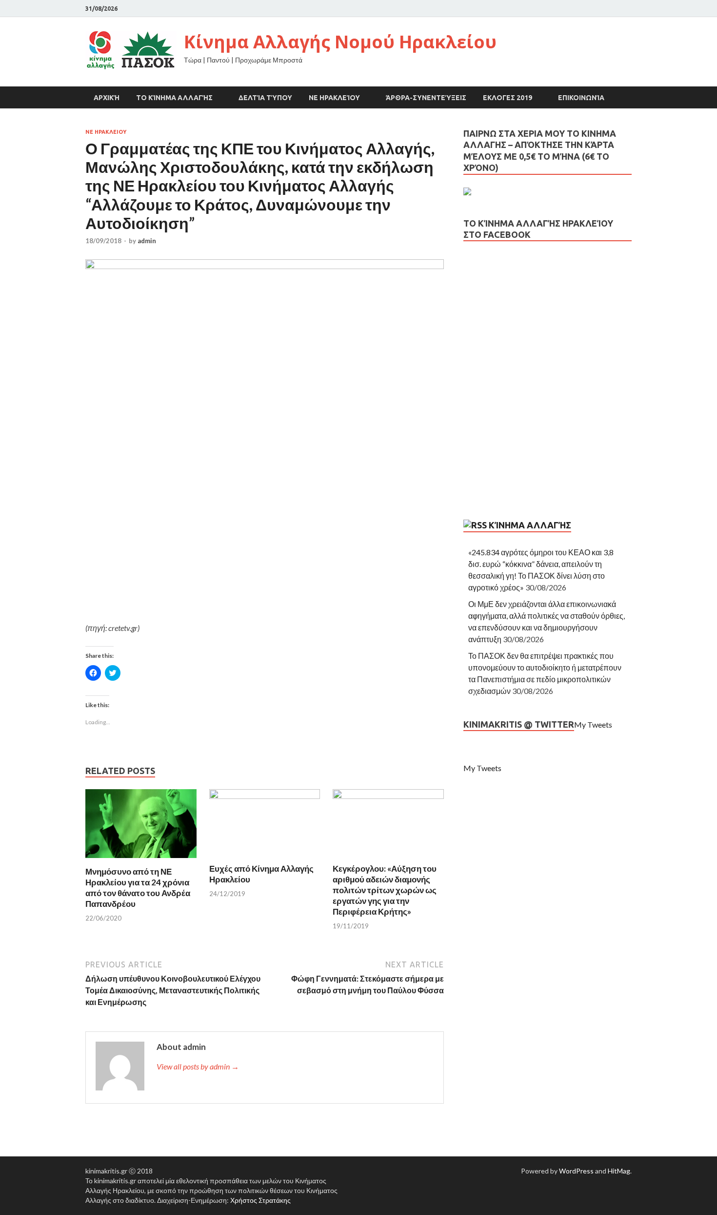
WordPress (576, 1171)
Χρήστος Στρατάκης (260, 1200)
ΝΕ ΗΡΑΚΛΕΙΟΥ (105, 132)
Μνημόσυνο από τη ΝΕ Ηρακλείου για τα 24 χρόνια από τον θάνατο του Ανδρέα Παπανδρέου (137, 887)
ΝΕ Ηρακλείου (334, 98)
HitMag (619, 1171)
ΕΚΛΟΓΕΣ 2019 (507, 98)
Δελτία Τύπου (265, 98)
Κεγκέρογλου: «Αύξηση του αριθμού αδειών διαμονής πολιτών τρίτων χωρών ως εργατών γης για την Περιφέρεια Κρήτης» (385, 890)
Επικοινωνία (581, 98)
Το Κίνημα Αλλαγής (174, 98)
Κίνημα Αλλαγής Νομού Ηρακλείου (340, 42)
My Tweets (593, 724)
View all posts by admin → (198, 1066)
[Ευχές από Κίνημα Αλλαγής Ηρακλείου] (264, 795)
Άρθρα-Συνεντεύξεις (426, 98)
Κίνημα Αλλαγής (530, 525)
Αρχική (107, 98)
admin (147, 241)
